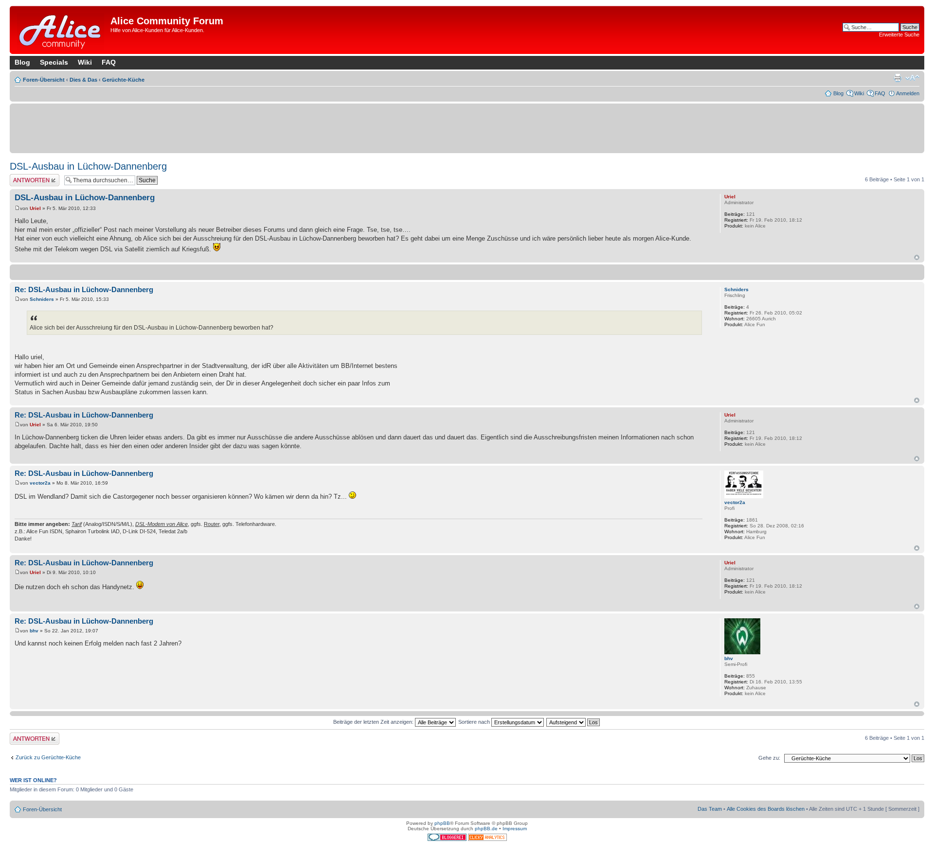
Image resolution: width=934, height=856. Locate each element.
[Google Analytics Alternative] (487, 839)
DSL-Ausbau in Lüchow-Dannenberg (88, 166)
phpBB (442, 823)
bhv (34, 630)
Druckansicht (897, 77)
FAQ (109, 62)
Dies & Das (83, 80)
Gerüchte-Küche (123, 80)
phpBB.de (486, 828)
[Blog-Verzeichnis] (448, 839)
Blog (22, 62)
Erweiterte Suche (899, 34)
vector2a (40, 483)
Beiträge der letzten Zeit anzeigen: (374, 722)
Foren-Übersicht (44, 80)
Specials (54, 62)
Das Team (710, 809)
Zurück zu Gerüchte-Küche (48, 757)
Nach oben (916, 257)
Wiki (85, 62)
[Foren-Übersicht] (61, 30)
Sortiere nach (474, 722)
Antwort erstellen (29, 177)
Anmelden (907, 93)
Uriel (35, 208)
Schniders (42, 299)
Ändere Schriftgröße (912, 77)
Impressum (515, 828)
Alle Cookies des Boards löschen (766, 809)
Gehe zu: (769, 758)
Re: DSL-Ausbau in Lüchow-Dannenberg (84, 289)
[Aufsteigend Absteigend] (573, 722)
